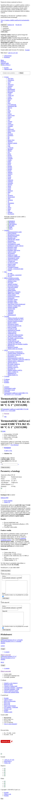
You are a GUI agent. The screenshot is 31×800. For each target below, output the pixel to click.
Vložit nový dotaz (5, 570)
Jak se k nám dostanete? (10, 724)
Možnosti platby (8, 684)
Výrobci (6, 77)
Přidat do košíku (5, 467)
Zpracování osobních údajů (11, 692)
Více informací (15, 445)
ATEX (6, 350)
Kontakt (27, 50)
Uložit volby (4, 31)
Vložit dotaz (6, 598)
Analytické (5, 28)
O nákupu (7, 379)
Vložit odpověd (6, 629)
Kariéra (6, 710)
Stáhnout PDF (4, 497)
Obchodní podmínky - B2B (11, 689)
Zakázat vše (10, 24)
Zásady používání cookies (11, 690)
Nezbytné (5, 26)
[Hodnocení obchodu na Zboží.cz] (7, 742)
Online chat (7, 763)
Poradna (6, 381)
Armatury (6, 230)
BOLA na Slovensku (10, 701)
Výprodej (6, 376)
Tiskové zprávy (8, 699)
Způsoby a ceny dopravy (11, 683)
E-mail (4, 578)
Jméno (4, 576)
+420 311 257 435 (13, 53)
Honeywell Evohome (10, 705)
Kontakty (6, 382)
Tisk (5, 416)
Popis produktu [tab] (8, 500)
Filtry (5, 272)
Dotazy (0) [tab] (7, 502)
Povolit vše (19, 24)
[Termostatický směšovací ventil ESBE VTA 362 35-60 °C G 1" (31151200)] (15, 410)
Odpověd (4, 611)
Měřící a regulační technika (11, 278)
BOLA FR (7, 704)
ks (1, 462)
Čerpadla (6, 316)
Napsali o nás (7, 709)
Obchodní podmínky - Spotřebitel (13, 687)
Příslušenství (4, 638)
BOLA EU (7, 702)
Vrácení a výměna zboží (10, 686)
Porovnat (6, 413)
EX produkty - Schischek (11, 707)
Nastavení (3, 24)
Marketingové (6, 30)
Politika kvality (8, 712)
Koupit (3, 649)
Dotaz (3, 593)
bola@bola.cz (8, 761)
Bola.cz (8, 64)
